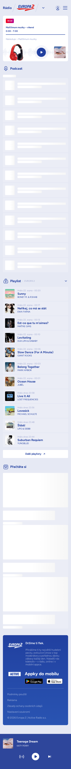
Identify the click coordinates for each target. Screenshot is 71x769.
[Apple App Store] (54, 681)
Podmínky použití (17, 694)
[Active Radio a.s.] (14, 678)
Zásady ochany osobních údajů (24, 706)
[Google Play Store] (34, 681)
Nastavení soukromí (18, 711)
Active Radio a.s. (37, 717)
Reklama (12, 700)
